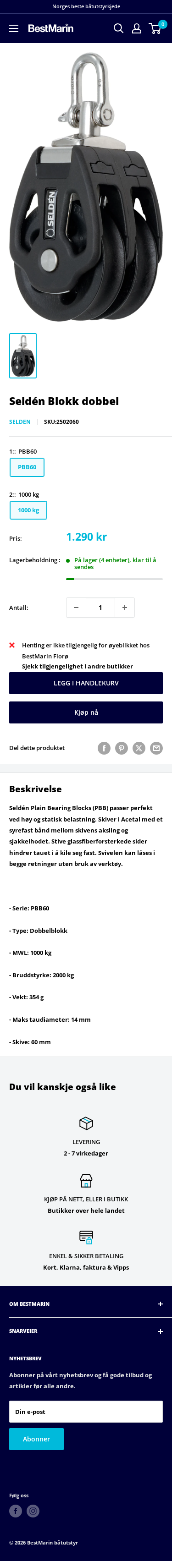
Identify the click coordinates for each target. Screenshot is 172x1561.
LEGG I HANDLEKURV (86, 683)
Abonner (36, 1439)
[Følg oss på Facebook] (15, 1511)
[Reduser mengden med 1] (76, 607)
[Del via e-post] (156, 748)
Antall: (18, 607)
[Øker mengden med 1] (124, 607)
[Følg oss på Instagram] (33, 1511)
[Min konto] (136, 28)
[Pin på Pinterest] (121, 748)
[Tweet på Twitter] (139, 748)
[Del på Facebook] (104, 748)
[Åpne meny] (13, 28)
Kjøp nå (86, 712)
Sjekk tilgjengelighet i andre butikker (77, 666)
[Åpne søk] (119, 28)
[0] (155, 28)
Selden (20, 422)
